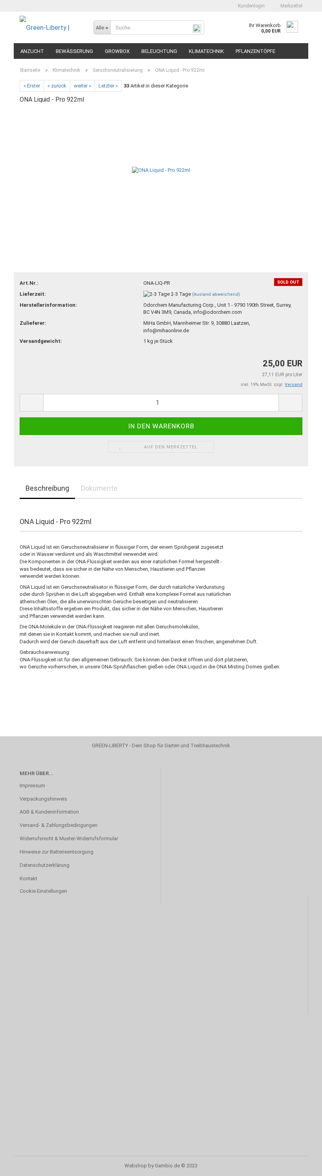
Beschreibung (47, 488)
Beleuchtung (159, 51)
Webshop (135, 1166)
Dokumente (99, 488)
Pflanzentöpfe (255, 51)
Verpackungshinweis (43, 799)
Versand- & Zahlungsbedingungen (58, 825)
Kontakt (28, 878)
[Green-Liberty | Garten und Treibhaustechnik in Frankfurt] (51, 27)
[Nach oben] (300, 1164)
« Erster (32, 86)
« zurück (57, 86)
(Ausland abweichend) (216, 294)
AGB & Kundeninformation (49, 812)
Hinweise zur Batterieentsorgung (56, 852)
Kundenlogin (250, 6)
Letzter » (108, 86)
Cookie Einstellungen (43, 891)
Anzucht (32, 51)
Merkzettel (290, 6)
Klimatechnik (206, 51)
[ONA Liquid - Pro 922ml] (161, 170)
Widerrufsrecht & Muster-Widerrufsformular (69, 838)
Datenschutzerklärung (45, 865)
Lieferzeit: (33, 294)
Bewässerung (74, 51)
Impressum (32, 785)
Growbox (117, 51)
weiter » (82, 86)
